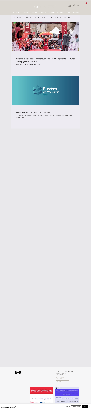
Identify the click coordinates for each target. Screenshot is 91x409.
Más (69, 18)
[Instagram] (19, 372)
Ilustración (36, 18)
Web (65, 18)
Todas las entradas (16, 18)
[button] (77, 18)
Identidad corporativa (56, 18)
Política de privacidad (10, 407)
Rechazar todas (76, 406)
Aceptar (84, 406)
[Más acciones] (75, 54)
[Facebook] (16, 372)
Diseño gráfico (27, 18)
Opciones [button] (68, 406)
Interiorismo (45, 18)
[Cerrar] (89, 406)
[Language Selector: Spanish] (87, 3)
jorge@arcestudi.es (60, 371)
